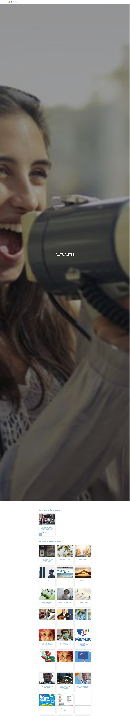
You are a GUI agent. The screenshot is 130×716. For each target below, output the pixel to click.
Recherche (63, 2)
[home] (13, 2)
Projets (74, 2)
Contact (92, 2)
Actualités (88, 2)
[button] (49, 2)
